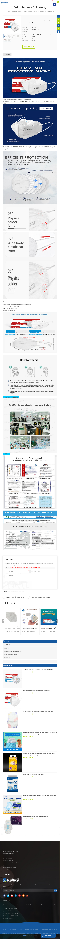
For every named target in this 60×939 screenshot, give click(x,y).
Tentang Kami (12, 929)
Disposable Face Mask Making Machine (11, 863)
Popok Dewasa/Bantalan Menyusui (13, 651)
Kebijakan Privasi (54, 933)
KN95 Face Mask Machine (8, 860)
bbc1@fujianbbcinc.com (13, 911)
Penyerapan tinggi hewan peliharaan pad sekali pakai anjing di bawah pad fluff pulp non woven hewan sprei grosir (40, 733)
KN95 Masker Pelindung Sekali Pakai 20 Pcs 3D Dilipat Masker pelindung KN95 (30, 628)
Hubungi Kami (44, 929)
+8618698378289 (14, 916)
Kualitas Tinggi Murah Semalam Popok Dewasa (33, 774)
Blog (55, 929)
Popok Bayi (7, 645)
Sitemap (51, 929)
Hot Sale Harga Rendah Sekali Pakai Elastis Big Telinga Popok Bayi (38, 711)
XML (49, 933)
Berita (37, 929)
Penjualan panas (29, 929)
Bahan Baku (7, 661)
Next (57, 621)
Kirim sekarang (28, 46)
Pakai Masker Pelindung (10, 655)
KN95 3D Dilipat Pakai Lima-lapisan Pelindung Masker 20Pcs (36, 690)
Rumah (8, 11)
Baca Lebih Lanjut (27, 672)
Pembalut (6, 648)
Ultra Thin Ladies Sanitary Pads (9, 867)
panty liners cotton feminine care (10, 851)
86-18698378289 (13, 908)
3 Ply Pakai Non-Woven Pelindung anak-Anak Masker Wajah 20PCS (38, 669)
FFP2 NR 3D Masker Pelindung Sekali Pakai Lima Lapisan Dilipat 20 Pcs (25, 567)
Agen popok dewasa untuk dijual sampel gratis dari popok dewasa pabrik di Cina (39, 796)
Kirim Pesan (48, 936)
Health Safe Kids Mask (7, 858)
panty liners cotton (7, 849)
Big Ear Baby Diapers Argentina (9, 865)
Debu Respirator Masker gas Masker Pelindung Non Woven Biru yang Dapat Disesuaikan (48, 628)
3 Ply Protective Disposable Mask (10, 856)
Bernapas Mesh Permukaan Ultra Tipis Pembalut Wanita (35, 816)
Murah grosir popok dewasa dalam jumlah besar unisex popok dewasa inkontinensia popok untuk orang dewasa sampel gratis (39, 754)
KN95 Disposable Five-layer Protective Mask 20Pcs (12, 628)
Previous (3, 621)
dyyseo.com (44, 933)
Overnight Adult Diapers (8, 869)
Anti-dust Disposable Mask (8, 853)
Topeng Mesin (7, 658)
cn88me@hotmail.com (13, 913)
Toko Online (20, 929)
